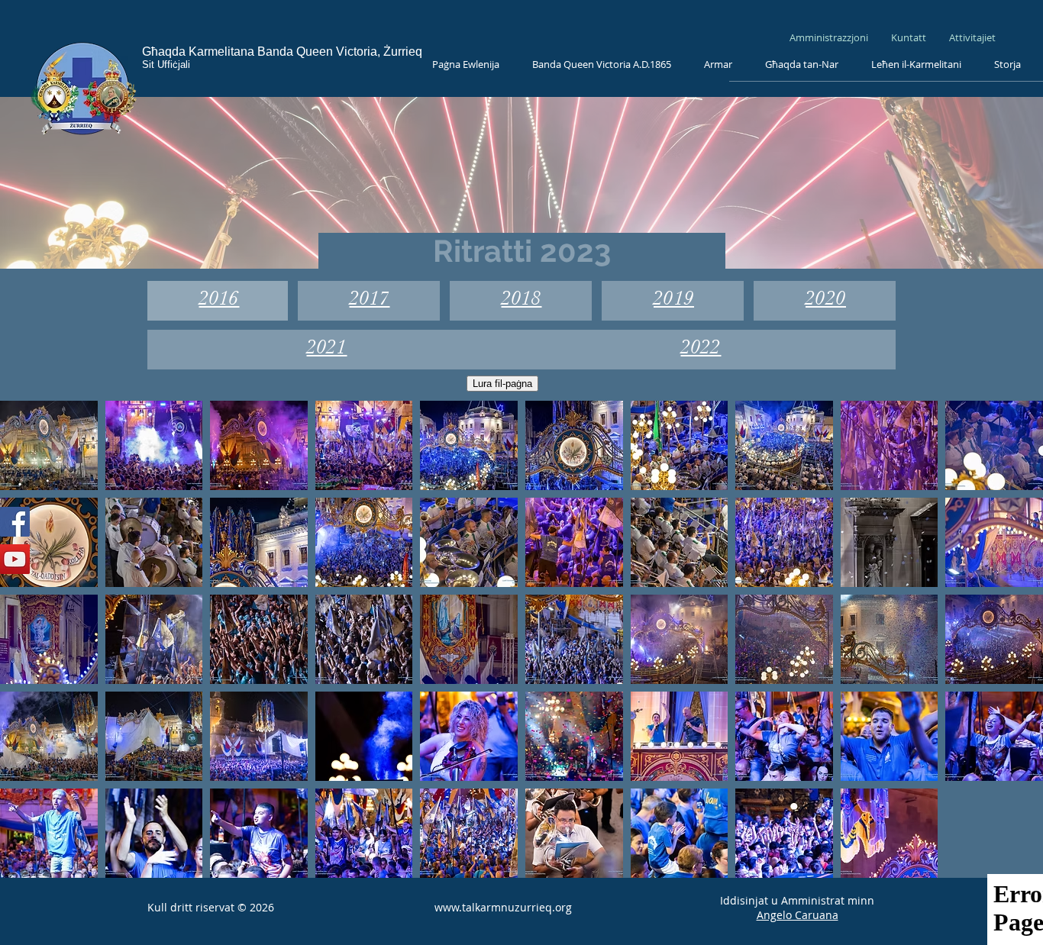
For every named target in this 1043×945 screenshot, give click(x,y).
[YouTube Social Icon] (15, 559)
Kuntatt (909, 37)
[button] (49, 445)
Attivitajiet (972, 37)
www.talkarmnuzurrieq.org (503, 907)
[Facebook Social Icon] (15, 522)
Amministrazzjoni (829, 37)
